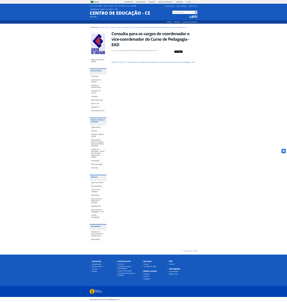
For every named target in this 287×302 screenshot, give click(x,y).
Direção (94, 271)
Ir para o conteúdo (95, 6)
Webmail (177, 22)
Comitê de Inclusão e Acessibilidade (125, 267)
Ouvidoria (121, 264)
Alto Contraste (181, 6)
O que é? (172, 264)
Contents (113, 27)
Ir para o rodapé (130, 6)
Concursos (126, 27)
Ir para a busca (119, 6)
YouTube (190, 17)
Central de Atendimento (189, 22)
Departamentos (97, 266)
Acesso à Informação (125, 271)
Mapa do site (193, 6)
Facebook (193, 17)
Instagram (196, 17)
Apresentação (96, 264)
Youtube (146, 276)
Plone (118, 299)
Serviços (95, 269)
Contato (169, 22)
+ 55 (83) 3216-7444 (149, 266)
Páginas (119, 27)
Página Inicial (104, 27)
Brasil (96, 2)
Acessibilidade (169, 6)
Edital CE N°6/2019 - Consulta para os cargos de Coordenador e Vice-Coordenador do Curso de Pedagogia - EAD (153, 62)
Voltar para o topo (190, 251)
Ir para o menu (107, 6)
